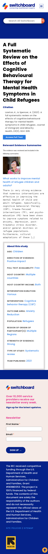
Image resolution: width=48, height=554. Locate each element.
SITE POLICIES (13, 528)
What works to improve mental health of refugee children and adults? (21, 182)
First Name (13, 424)
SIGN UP (14, 450)
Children (18, 251)
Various (11, 294)
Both (38, 284)
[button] (41, 6)
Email (10, 434)
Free (37, 267)
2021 (29, 360)
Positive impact (16, 261)
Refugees (28, 321)
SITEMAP (28, 528)
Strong (11, 344)
